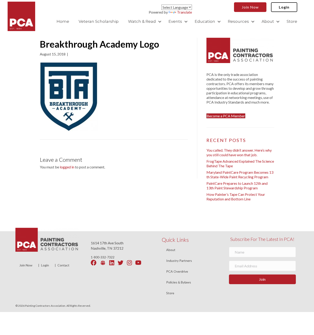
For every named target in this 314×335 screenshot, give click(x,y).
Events (175, 21)
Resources (238, 21)
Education (205, 21)
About (268, 21)
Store (292, 21)
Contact (63, 265)
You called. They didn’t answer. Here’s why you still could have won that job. (239, 152)
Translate (184, 12)
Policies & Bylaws (178, 282)
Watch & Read (142, 21)
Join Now (25, 265)
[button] (160, 21)
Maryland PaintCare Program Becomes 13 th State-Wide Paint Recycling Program (239, 174)
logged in (67, 167)
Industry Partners (179, 261)
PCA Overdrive (177, 271)
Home (63, 21)
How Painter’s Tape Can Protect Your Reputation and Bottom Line (235, 196)
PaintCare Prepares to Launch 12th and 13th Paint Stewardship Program (237, 185)
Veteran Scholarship (99, 21)
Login (45, 265)
